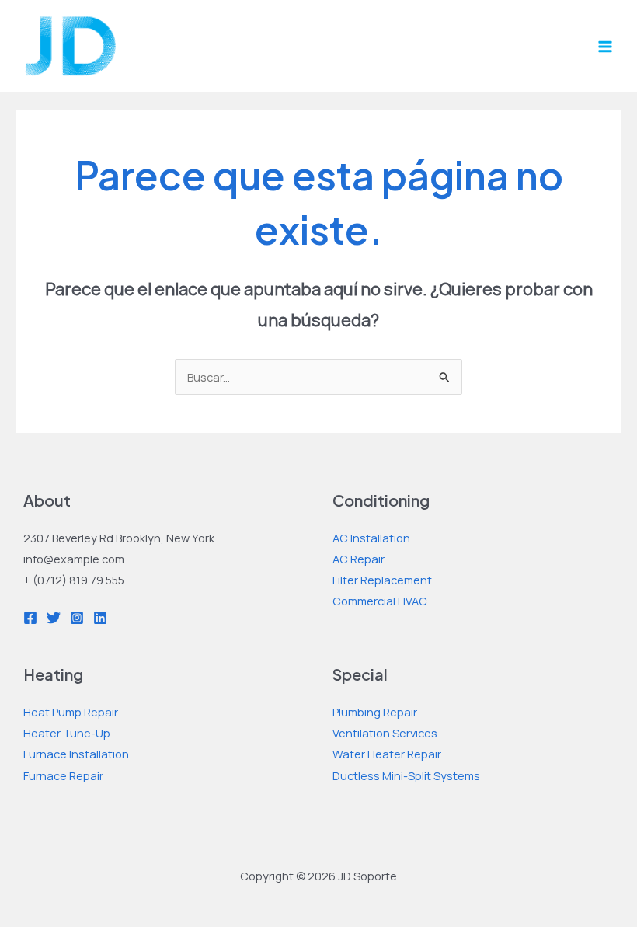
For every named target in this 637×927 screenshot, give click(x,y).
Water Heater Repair (386, 753)
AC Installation (371, 537)
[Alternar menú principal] (605, 46)
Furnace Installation (76, 753)
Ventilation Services (384, 733)
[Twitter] (54, 618)
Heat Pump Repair (70, 712)
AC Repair (358, 558)
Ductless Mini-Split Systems (406, 775)
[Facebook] (30, 618)
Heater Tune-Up (66, 733)
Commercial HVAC (379, 600)
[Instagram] (77, 618)
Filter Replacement (382, 579)
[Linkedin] (100, 618)
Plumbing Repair (374, 712)
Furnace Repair (63, 775)
